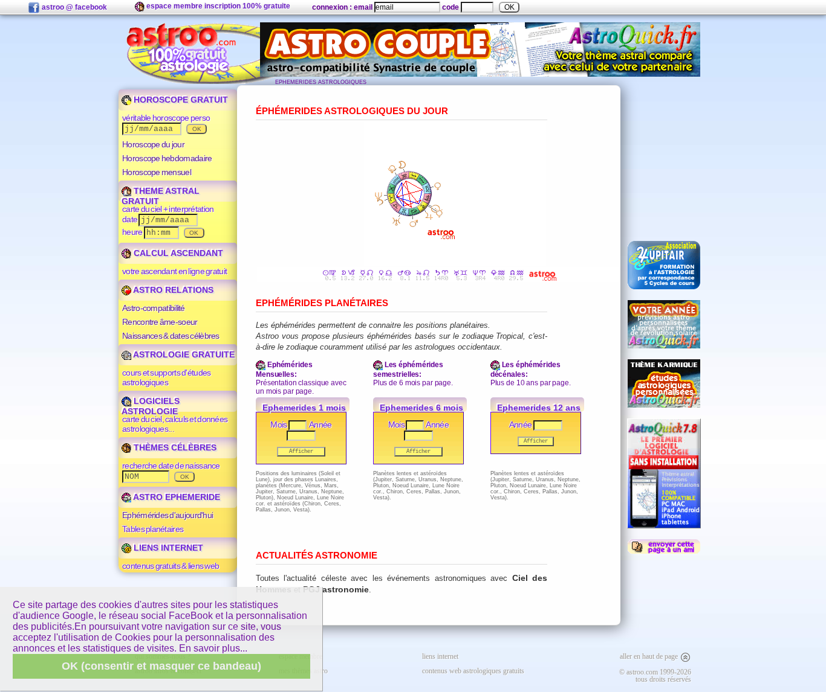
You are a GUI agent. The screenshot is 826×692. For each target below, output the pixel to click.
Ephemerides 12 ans (538, 407)
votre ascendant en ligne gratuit (174, 271)
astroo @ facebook (73, 7)
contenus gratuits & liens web (170, 566)
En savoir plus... (213, 648)
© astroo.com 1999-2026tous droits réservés (655, 676)
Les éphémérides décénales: (525, 369)
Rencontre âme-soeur (160, 322)
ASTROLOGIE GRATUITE (183, 354)
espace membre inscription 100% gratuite (217, 6)
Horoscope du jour (153, 144)
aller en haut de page (650, 656)
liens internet (440, 656)
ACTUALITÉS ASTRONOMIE (316, 555)
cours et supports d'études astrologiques (166, 377)
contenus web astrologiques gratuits (473, 671)
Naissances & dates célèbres (171, 336)
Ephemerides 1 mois (304, 407)
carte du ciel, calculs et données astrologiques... (174, 424)
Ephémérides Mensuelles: (284, 369)
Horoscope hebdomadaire (167, 158)
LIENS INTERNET (167, 548)
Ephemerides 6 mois (421, 407)
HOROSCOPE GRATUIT (179, 99)
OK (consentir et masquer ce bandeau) (161, 666)
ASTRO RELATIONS (172, 290)
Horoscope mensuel (156, 172)
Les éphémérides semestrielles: (408, 369)
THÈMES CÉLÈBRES (173, 447)
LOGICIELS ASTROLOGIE (151, 406)
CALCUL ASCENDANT (177, 253)
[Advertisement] (664, 157)
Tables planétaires (152, 529)
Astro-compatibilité (153, 308)
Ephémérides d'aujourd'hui (167, 515)
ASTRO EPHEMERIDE (175, 497)
